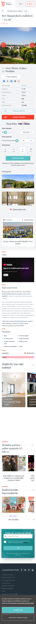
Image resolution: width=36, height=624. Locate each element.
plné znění (25, 542)
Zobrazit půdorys (19, 111)
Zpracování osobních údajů (9, 594)
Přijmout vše (18, 610)
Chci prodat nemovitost (8, 580)
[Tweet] (7, 81)
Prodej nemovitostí (7, 574)
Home (3, 10)
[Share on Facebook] (4, 81)
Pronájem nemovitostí (8, 577)
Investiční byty (6, 583)
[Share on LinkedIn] (11, 81)
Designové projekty (7, 588)
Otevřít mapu (30, 353)
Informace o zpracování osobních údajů (22, 603)
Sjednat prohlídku (19, 117)
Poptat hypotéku (18, 158)
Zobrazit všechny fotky (19, 209)
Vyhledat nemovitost (8, 586)
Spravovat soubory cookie (18, 617)
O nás (3, 591)
